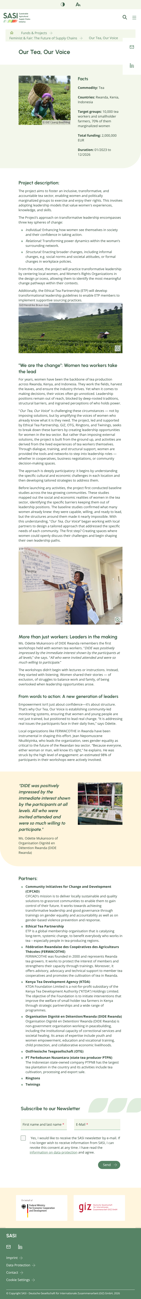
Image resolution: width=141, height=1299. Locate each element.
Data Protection (18, 1265)
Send (107, 1165)
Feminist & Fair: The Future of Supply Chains (43, 38)
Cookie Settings (18, 1280)
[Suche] (127, 17)
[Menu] (134, 17)
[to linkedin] (132, 65)
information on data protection (53, 1152)
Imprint (12, 1258)
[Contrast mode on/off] (63, 5)
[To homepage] (12, 34)
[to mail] (132, 47)
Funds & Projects (34, 33)
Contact (12, 1272)
